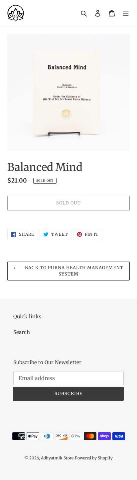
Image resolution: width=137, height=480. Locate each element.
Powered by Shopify (94, 457)
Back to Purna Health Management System (73, 271)
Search (21, 332)
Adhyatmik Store (57, 457)
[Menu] (126, 13)
